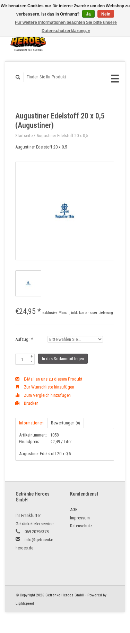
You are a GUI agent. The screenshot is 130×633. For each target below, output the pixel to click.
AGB (74, 509)
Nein (105, 14)
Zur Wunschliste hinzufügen (48, 387)
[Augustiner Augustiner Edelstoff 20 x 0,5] (65, 211)
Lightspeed (25, 603)
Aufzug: (24, 339)
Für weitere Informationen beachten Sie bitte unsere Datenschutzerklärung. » (66, 26)
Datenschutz (81, 525)
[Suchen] (18, 77)
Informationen (31, 422)
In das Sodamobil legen (63, 358)
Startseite (24, 135)
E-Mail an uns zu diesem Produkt (53, 379)
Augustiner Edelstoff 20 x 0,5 (62, 135)
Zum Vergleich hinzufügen (47, 395)
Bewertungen (65, 422)
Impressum (80, 517)
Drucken (30, 403)
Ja (88, 14)
